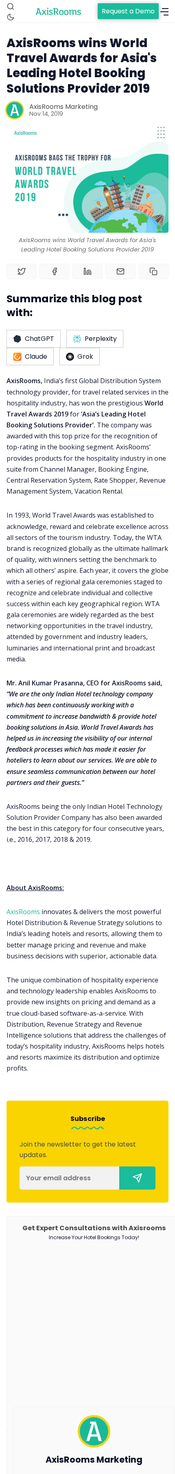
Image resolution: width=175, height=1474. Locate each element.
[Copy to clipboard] (153, 271)
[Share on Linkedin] (87, 271)
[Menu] (164, 12)
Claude (36, 356)
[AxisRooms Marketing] (15, 110)
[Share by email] (121, 271)
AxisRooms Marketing (63, 106)
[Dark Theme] (11, 17)
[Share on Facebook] (54, 271)
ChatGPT (39, 338)
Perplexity (101, 338)
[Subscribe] (137, 1178)
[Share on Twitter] (21, 271)
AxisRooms (24, 911)
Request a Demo (128, 11)
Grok (85, 356)
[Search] (11, 6)
